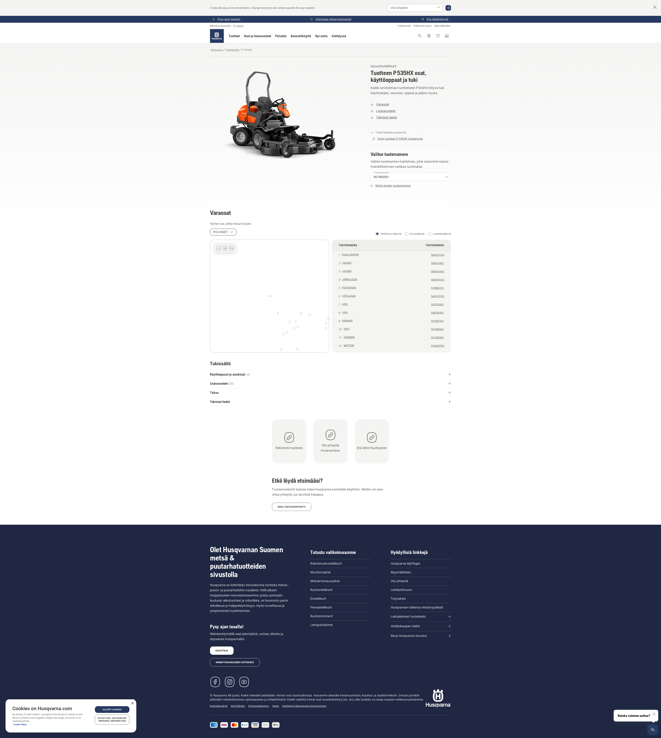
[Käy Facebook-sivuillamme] (215, 682)
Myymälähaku (442, 25)
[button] (234, 36)
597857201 (437, 321)
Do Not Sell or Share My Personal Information (112, 719)
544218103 (437, 296)
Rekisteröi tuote (423, 25)
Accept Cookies (112, 709)
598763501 (437, 312)
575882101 (437, 288)
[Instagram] (229, 682)
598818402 (437, 271)
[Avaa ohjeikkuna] (652, 729)
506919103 (437, 279)
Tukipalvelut (404, 25)
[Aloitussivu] (217, 36)
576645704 (437, 345)
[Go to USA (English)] (448, 8)
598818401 (437, 263)
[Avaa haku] (420, 36)
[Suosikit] (438, 36)
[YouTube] (244, 682)
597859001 (437, 329)
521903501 (437, 337)
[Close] (132, 703)
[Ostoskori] (447, 36)
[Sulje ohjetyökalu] (654, 714)
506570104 (437, 255)
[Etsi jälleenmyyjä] (429, 36)
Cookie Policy (20, 724)
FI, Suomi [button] (238, 25)
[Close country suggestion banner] (655, 7)
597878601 (437, 304)
